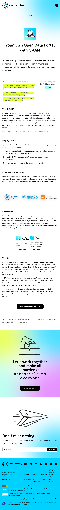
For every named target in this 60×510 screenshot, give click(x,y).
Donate (43, 479)
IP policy (26, 474)
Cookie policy (27, 479)
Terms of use (36, 469)
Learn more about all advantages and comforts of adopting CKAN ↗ (27, 131)
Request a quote (30, 388)
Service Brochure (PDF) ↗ (30, 306)
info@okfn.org (6, 479)
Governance (44, 474)
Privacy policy (28, 469)
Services (30, 15)
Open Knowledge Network (52, 470)
